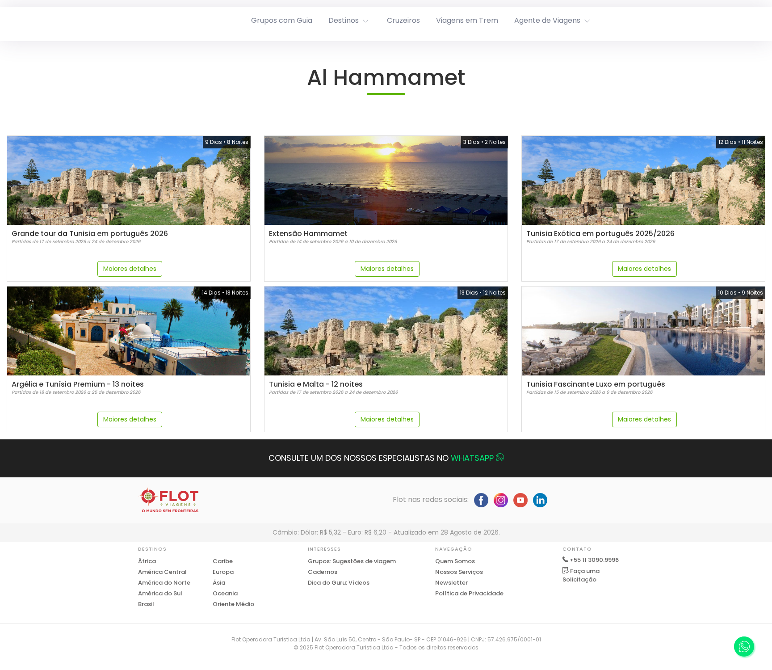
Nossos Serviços (459, 572)
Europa (223, 572)
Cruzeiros (403, 20)
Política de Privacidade (469, 593)
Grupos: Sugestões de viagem (352, 561)
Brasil (146, 604)
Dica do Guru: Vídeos (338, 582)
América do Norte (164, 582)
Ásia (219, 582)
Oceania (225, 593)
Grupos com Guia (281, 20)
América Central (162, 572)
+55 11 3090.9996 (594, 560)
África (147, 561)
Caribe (223, 561)
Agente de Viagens (547, 20)
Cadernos (322, 572)
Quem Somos (455, 561)
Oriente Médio (233, 604)
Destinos (343, 20)
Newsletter (451, 582)
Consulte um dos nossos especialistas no (381, 458)
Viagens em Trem (467, 20)
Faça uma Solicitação (581, 575)
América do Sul (160, 593)
